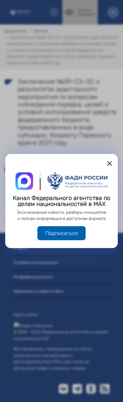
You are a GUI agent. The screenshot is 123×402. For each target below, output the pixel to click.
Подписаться (61, 233)
